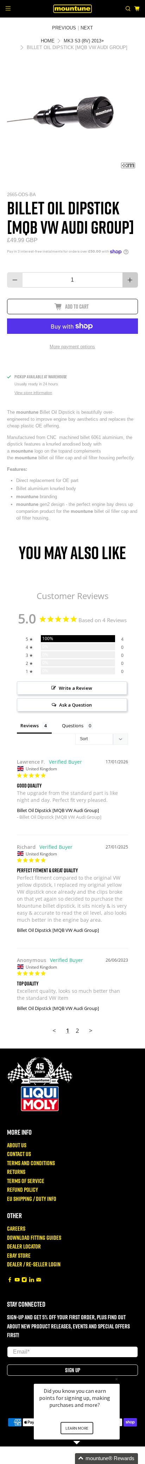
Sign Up (72, 1370)
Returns (16, 1171)
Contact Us (19, 1153)
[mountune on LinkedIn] (31, 1280)
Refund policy (22, 1189)
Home (48, 41)
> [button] (91, 1030)
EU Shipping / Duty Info (31, 1198)
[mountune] (72, 9)
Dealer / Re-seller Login (34, 1264)
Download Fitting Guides (34, 1237)
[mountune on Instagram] (24, 1280)
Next (87, 27)
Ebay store (19, 1255)
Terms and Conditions (31, 1163)
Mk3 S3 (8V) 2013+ (84, 41)
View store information (33, 393)
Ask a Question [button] (75, 705)
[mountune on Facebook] (10, 1280)
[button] (85, 1458)
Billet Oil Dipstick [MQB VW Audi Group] (58, 810)
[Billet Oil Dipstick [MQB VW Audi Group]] (72, 118)
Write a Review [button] (75, 688)
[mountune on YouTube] (17, 1280)
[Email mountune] (39, 1280)
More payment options (72, 346)
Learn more (76, 1428)
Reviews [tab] (29, 725)
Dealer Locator (24, 1246)
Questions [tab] (72, 725)
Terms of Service (25, 1180)
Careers (16, 1228)
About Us (16, 1145)
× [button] (116, 1379)
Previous (64, 27)
